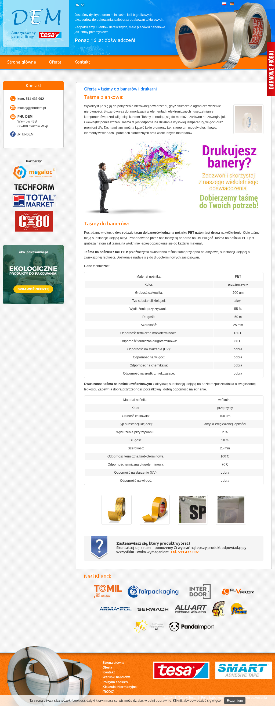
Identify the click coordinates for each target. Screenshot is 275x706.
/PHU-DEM (25, 134)
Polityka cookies (115, 682)
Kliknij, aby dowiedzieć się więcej (197, 700)
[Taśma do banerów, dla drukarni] (116, 524)
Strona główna (21, 62)
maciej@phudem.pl (31, 108)
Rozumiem (235, 700)
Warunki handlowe (117, 677)
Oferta (55, 62)
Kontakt (82, 62)
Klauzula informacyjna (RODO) (120, 689)
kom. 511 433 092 (30, 99)
